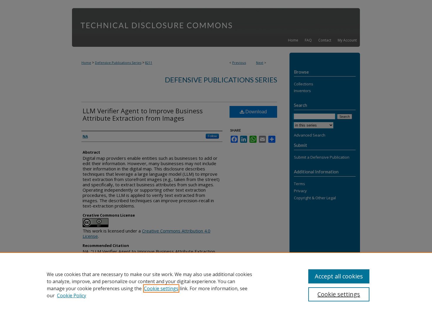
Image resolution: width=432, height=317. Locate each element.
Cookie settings (161, 288)
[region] (216, 284)
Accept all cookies (339, 276)
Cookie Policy (71, 295)
